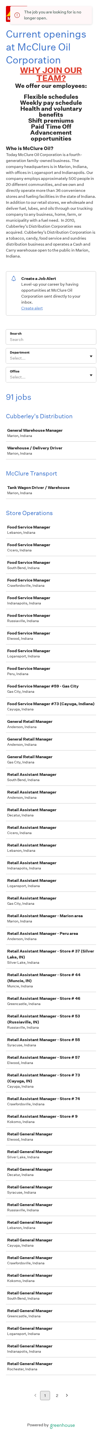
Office (15, 371)
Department (19, 352)
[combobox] (10, 358)
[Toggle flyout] (91, 356)
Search (16, 333)
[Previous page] (35, 1396)
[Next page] (67, 1396)
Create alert (32, 308)
